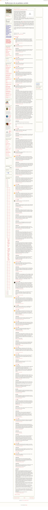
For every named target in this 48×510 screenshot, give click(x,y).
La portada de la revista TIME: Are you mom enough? (8, 258)
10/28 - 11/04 (8, 201)
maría (16, 37)
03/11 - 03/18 (8, 273)
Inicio (24, 497)
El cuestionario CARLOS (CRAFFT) (8, 249)
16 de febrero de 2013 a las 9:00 (19, 131)
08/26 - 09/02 (8, 215)
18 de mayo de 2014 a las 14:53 (19, 429)
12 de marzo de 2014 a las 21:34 (19, 352)
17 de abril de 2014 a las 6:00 (18, 387)
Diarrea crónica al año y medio (8, 246)
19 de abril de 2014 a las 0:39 (18, 392)
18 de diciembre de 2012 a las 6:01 (19, 60)
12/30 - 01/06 (8, 187)
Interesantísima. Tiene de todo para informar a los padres (8, 79)
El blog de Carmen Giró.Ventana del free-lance (8, 144)
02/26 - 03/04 (8, 276)
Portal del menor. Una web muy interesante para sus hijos (9, 89)
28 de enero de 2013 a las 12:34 (19, 88)
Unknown (16, 57)
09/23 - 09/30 (8, 209)
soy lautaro (16, 418)
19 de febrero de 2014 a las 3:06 (19, 339)
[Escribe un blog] (23, 33)
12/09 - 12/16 (8, 192)
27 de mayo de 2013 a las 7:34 (18, 213)
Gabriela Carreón (17, 261)
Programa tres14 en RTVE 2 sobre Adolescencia (8, 52)
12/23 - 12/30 (8, 189)
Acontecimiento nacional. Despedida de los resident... (8, 240)
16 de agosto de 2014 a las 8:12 (18, 451)
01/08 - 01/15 (8, 287)
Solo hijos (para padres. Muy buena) (8, 95)
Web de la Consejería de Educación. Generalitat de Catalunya (9, 50)
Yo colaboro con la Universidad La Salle (8, 47)
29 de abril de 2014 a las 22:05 (18, 421)
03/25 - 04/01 (8, 270)
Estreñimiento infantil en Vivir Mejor (8, 251)
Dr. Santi (16, 44)
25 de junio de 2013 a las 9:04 (18, 265)
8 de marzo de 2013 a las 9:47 (18, 153)
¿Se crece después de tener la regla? (10, 124)
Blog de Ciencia (7, 141)
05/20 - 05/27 (8, 235)
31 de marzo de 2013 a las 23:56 (19, 160)
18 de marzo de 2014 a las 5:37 (18, 358)
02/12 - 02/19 (8, 279)
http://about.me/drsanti (8, 16)
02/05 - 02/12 (8, 281)
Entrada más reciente (16, 497)
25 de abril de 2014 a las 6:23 (18, 409)
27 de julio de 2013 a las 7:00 (18, 271)
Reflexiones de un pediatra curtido (16, 3)
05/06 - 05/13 (8, 261)
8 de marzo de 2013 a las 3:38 (18, 149)
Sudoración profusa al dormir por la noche (10, 131)
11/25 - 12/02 (8, 195)
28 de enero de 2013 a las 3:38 (18, 76)
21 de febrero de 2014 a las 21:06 (19, 345)
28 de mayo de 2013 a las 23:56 (19, 219)
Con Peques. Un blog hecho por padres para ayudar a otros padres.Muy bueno (8, 68)
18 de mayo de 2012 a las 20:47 (19, 46)
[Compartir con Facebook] (24, 33)
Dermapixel (7, 142)
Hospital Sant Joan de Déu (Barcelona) (8, 77)
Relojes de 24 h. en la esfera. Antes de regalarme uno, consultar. (8, 94)
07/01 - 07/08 (8, 226)
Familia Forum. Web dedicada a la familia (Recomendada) (8, 75)
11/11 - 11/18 (8, 198)
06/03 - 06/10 (8, 232)
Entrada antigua (32, 497)
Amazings (7, 140)
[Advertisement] (38, 12)
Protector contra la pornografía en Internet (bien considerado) (8, 91)
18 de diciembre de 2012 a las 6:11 (19, 69)
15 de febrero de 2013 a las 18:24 (19, 119)
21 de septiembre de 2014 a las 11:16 (19, 467)
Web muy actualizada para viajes (8, 97)
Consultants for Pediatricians (7, 70)
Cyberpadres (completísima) (7, 71)
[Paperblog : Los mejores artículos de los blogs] (7, 173)
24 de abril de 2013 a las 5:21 (18, 190)
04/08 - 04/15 (8, 267)
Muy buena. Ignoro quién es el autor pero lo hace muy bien (8, 84)
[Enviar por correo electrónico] (22, 33)
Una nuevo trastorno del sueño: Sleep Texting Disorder (8, 254)
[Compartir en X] (24, 33)
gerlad (16, 399)
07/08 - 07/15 (8, 224)
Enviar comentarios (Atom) (25, 500)
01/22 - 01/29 (8, 284)
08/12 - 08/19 (8, 218)
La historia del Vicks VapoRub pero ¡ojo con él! (10, 116)
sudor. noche (22, 34)
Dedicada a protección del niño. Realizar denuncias (9, 73)
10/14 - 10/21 (8, 204)
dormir (19, 34)
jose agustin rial (17, 155)
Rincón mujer (7, 153)
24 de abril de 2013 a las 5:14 (18, 167)
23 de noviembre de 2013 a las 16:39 (19, 319)
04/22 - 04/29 (8, 264)
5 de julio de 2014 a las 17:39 (18, 441)
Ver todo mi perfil (8, 104)
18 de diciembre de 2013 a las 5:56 (19, 325)
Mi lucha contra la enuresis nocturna (8, 54)
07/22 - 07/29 (8, 221)
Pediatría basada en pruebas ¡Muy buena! (8, 152)
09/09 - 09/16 (8, 212)
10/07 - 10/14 (8, 206)
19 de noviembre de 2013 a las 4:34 (19, 303)
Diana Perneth (17, 281)
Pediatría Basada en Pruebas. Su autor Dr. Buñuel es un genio (8, 87)
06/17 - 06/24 (8, 229)
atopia (18, 34)
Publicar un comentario (17, 494)
